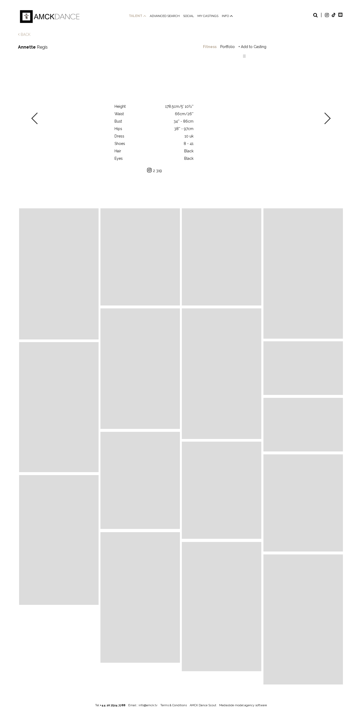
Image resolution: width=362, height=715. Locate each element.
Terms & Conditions (173, 705)
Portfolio (227, 47)
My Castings (207, 16)
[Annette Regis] (58, 273)
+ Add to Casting (252, 47)
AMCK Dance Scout (203, 705)
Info (226, 16)
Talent (136, 16)
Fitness (210, 47)
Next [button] (327, 118)
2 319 (157, 171)
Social (188, 16)
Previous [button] (34, 118)
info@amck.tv (148, 705)
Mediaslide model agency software (243, 705)
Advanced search (165, 16)
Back (25, 34)
